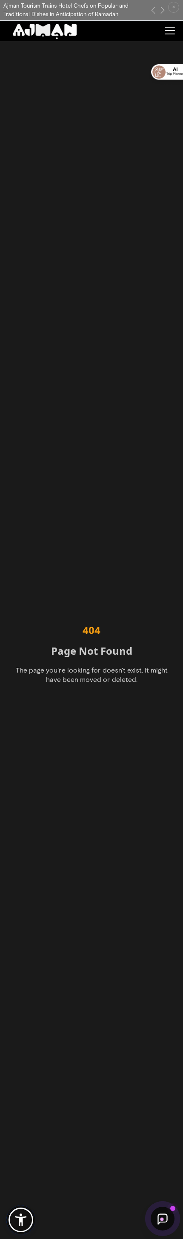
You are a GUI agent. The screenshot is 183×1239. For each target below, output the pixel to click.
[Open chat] (162, 1219)
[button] (21, 1220)
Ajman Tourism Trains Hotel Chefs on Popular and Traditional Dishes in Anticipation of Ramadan (66, 10)
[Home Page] (45, 31)
